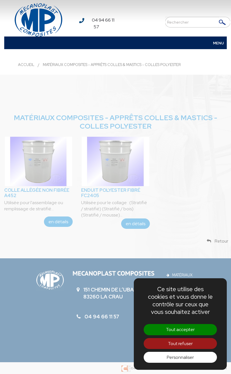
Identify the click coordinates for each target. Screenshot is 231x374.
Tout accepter (180, 329)
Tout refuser (180, 343)
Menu (218, 43)
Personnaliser (180, 357)
